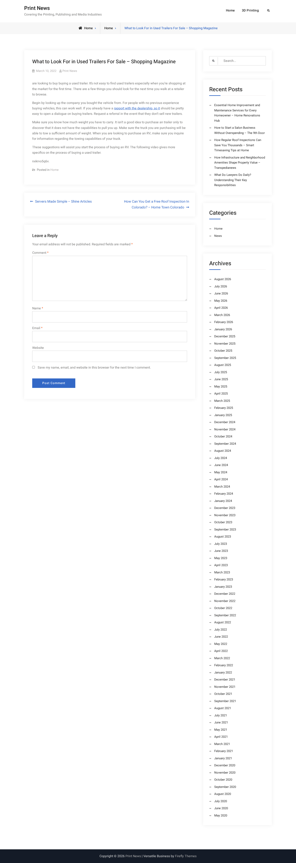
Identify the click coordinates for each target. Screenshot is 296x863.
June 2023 (221, 551)
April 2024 (221, 479)
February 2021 (223, 751)
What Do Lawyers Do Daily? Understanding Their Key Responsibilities (232, 180)
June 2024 (221, 465)
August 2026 (222, 279)
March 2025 (222, 401)
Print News (37, 8)
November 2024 (224, 429)
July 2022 (220, 629)
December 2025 (224, 336)
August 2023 (222, 536)
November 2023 (224, 515)
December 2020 (224, 765)
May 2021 (220, 729)
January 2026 (223, 329)
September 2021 (225, 701)
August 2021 (222, 708)
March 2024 (222, 486)
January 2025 (223, 415)
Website (38, 347)
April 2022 (221, 651)
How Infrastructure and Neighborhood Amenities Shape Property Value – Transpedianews (239, 162)
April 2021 (221, 737)
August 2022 (222, 622)
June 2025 (221, 379)
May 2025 (220, 386)
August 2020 (222, 794)
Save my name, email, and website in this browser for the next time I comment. (94, 367)
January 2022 (223, 672)
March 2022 (222, 658)
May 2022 (220, 644)
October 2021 (223, 694)
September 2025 (225, 358)
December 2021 (224, 679)
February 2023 (223, 579)
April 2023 (221, 565)
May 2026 (220, 300)
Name (37, 308)
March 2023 (222, 572)
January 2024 (223, 501)
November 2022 (224, 601)
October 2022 (223, 608)
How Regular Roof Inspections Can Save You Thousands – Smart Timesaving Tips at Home (237, 145)
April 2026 (221, 308)
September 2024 (225, 443)
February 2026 (223, 322)
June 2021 (221, 722)
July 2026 (220, 286)
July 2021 (220, 715)
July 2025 (220, 372)
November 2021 (224, 687)
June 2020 (221, 808)
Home (230, 10)
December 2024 (224, 422)
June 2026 (221, 293)
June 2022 (221, 636)
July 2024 (220, 458)
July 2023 (220, 544)
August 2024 (222, 451)
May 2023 (220, 558)
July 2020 (220, 801)
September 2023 (225, 529)
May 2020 (220, 815)
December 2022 (224, 594)
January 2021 (223, 758)
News (218, 236)
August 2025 (222, 365)
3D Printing (250, 10)
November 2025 (224, 343)
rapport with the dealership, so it (137, 108)
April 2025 (221, 393)
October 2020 (223, 779)
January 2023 (223, 586)
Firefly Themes (186, 856)
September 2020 (225, 787)
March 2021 (222, 744)
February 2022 (223, 665)
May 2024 (220, 472)
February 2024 (223, 493)
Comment (40, 252)
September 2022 (225, 615)
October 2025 (223, 350)
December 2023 (224, 508)
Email (37, 328)
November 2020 (224, 772)
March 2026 (222, 315)
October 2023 (223, 522)
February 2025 (223, 408)
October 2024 (223, 436)
